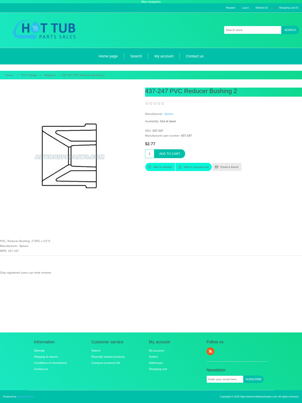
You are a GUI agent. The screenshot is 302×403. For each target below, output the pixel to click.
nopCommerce (26, 396)
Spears (168, 113)
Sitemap (39, 350)
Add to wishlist (162, 167)
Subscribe (254, 379)
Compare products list (105, 362)
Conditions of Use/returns (50, 362)
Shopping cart (158, 369)
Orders (153, 356)
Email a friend (229, 167)
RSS (210, 351)
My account (163, 56)
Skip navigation (151, 1)
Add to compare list (196, 167)
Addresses (156, 362)
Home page (108, 56)
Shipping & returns (46, 356)
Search (290, 30)
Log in (245, 7)
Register (230, 7)
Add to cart (169, 153)
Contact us (195, 56)
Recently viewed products (108, 356)
